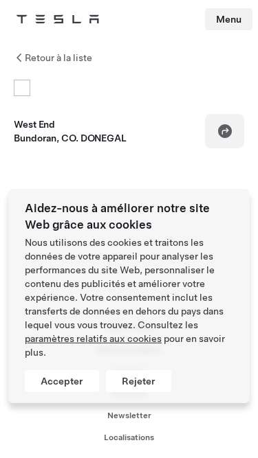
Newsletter (129, 415)
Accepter (62, 381)
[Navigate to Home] (58, 19)
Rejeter (138, 381)
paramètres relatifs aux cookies (93, 338)
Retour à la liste (58, 57)
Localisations (129, 437)
